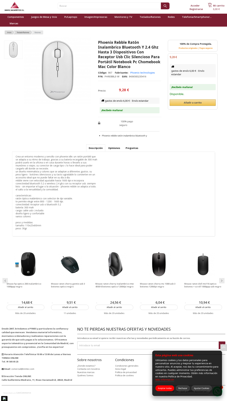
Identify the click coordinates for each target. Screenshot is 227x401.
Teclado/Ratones (23, 32)
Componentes (15, 16)
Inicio (9, 32)
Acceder (195, 5)
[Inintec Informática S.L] (25, 6)
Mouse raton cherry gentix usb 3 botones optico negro (68, 285)
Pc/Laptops (70, 16)
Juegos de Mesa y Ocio (44, 16)
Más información (164, 379)
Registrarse (196, 9)
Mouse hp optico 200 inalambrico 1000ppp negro (24, 285)
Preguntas (132, 148)
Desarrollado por (17, 393)
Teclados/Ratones (150, 16)
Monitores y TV (123, 16)
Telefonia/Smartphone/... (197, 16)
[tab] (95, 148)
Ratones (38, 32)
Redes (171, 16)
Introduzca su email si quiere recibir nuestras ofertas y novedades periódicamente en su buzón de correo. (134, 338)
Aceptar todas (165, 388)
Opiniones (114, 148)
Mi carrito (219, 5)
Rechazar (182, 388)
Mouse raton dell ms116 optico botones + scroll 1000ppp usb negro (202, 285)
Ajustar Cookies (201, 388)
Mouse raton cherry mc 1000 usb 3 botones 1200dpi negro (157, 285)
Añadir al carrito (25, 307)
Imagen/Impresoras (95, 16)
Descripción (96, 148)
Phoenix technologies (142, 72)
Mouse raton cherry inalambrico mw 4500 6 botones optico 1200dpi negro (114, 285)
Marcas (14, 23)
